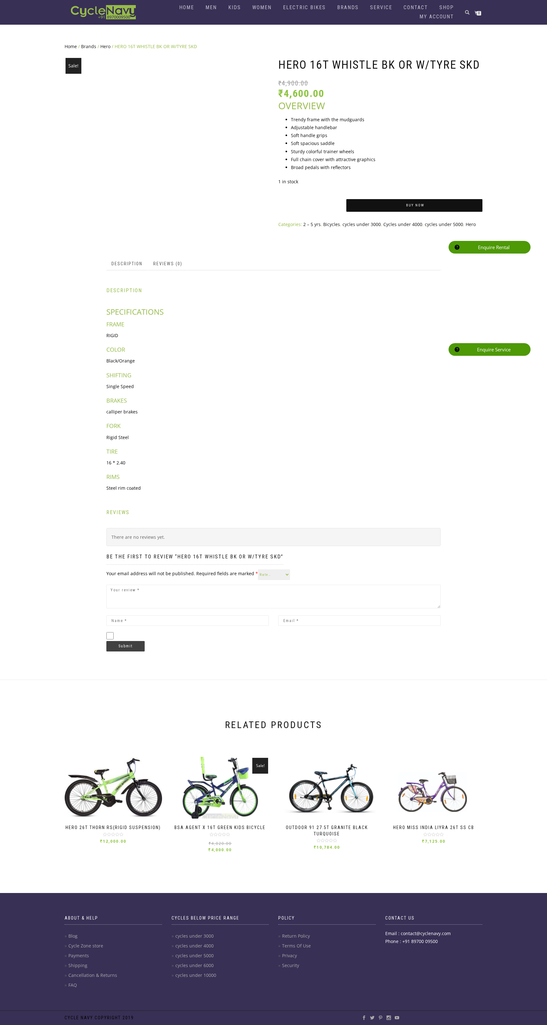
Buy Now (415, 205)
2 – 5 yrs (312, 224)
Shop (446, 7)
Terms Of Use (296, 946)
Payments (78, 956)
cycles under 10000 (195, 975)
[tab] (127, 263)
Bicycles (331, 224)
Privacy (289, 956)
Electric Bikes (304, 7)
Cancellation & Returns (92, 975)
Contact (416, 7)
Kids (234, 7)
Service (381, 7)
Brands (348, 7)
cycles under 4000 (194, 946)
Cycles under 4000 (402, 224)
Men (211, 7)
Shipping (77, 965)
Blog (73, 936)
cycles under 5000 (444, 224)
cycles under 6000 (194, 965)
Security (290, 965)
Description (126, 263)
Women (262, 7)
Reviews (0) (167, 263)
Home (186, 7)
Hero (105, 46)
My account (436, 17)
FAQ (72, 985)
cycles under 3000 (362, 224)
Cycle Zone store (85, 946)
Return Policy (296, 936)
